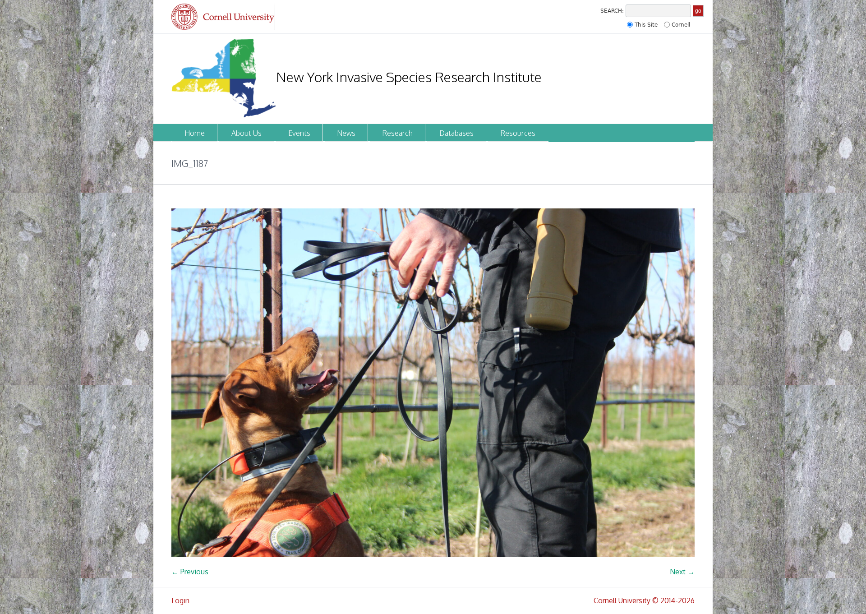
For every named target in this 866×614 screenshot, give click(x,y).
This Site (646, 25)
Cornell (681, 25)
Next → (682, 571)
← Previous (189, 571)
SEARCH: (612, 11)
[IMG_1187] (433, 382)
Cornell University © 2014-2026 (644, 600)
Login (180, 600)
